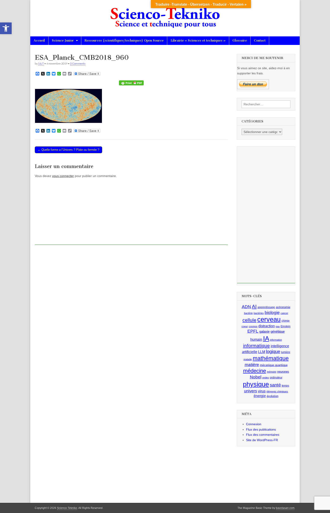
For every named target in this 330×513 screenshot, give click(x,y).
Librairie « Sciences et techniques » (198, 40)
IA (266, 338)
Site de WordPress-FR (262, 440)
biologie (272, 312)
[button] (6, 28)
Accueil (39, 40)
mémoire (271, 371)
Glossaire (240, 40)
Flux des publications (261, 429)
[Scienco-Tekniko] (165, 15)
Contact (260, 40)
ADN (246, 306)
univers (250, 391)
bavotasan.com (285, 508)
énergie (260, 396)
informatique (256, 345)
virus (262, 391)
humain (256, 339)
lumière (285, 352)
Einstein (285, 326)
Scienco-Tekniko (67, 508)
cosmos (253, 326)
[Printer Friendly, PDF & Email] (131, 83)
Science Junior (63, 40)
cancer (284, 313)
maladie (248, 359)
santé (275, 385)
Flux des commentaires (262, 434)
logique (273, 351)
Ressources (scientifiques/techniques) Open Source (124, 40)
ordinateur (276, 377)
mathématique (271, 358)
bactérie (248, 313)
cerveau (269, 319)
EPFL (252, 331)
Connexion (253, 424)
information (276, 339)
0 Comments (77, 63)
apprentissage (266, 307)
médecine (254, 371)
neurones (283, 371)
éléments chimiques (277, 391)
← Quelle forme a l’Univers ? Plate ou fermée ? (68, 149)
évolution (272, 396)
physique (256, 384)
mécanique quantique (274, 365)
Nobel (255, 377)
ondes (265, 377)
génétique (278, 331)
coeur (245, 326)
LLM (261, 352)
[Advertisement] (131, 213)
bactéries (259, 313)
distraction (266, 326)
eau (278, 326)
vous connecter (63, 176)
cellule (249, 320)
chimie (286, 320)
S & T (41, 63)
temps (285, 385)
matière (252, 364)
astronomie (283, 307)
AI (254, 306)
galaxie (264, 331)
